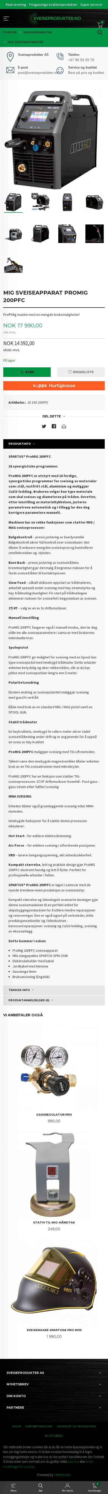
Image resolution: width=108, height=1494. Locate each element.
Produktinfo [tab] (20, 443)
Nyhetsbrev (54, 1436)
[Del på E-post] (64, 427)
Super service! (91, 4)
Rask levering (16, 4)
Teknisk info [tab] (19, 990)
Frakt (16, 1426)
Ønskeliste (83, 372)
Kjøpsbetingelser (38, 1426)
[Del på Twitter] (44, 427)
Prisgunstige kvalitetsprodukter (53, 4)
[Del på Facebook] (54, 427)
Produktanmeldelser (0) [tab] (29, 1000)
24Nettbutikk (62, 1475)
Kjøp (29, 372)
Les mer (74, 1461)
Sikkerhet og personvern (76, 1426)
